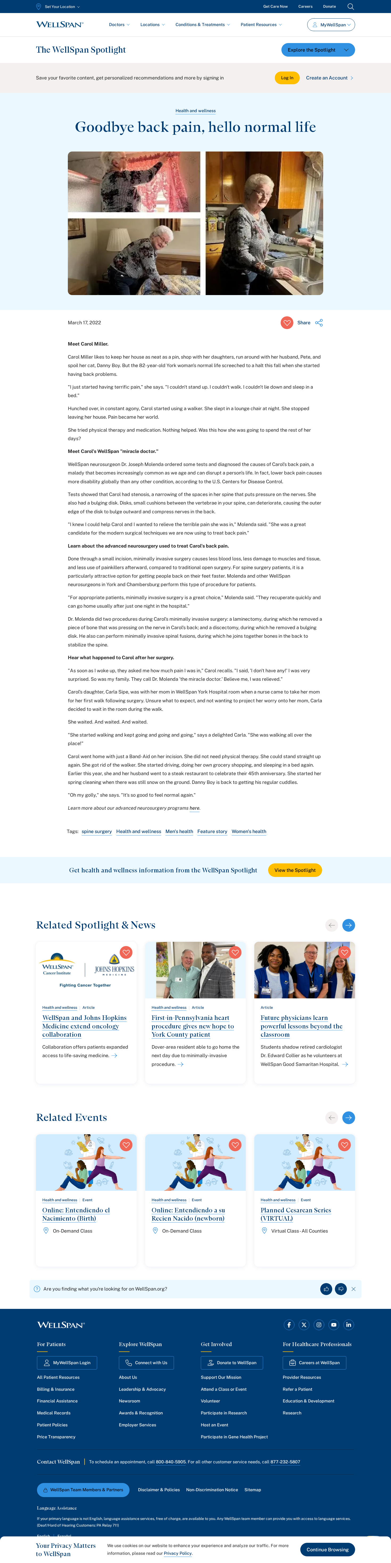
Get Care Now (275, 6)
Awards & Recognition (141, 1412)
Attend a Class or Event (224, 1389)
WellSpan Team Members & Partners (86, 1489)
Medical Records (53, 1412)
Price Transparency (56, 1436)
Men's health (179, 831)
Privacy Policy (178, 1553)
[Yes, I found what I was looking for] (326, 1289)
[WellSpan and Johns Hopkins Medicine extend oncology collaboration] (113, 1055)
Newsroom (129, 1401)
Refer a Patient (297, 1389)
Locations (150, 24)
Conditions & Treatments (200, 24)
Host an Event (214, 1424)
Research (292, 1412)
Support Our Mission (221, 1377)
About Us (128, 1377)
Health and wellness (196, 110)
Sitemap (252, 1489)
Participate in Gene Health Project (234, 1436)
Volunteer (210, 1401)
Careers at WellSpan (319, 1362)
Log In (287, 77)
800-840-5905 (171, 1461)
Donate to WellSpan (236, 1362)
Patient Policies (52, 1424)
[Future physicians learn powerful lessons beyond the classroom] (344, 1064)
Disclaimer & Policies (159, 1489)
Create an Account (327, 78)
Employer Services (137, 1424)
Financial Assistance (57, 1401)
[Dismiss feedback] (353, 1289)
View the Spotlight (295, 870)
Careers (305, 6)
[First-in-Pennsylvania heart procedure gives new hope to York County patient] (180, 1064)
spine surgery (97, 831)
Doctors (116, 24)
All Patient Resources (58, 1377)
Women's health (249, 831)
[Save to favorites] (287, 322)
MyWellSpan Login (71, 1362)
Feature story (212, 831)
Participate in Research (224, 1412)
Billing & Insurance (55, 1389)
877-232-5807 (285, 1461)
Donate (329, 6)
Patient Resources (259, 24)
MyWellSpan (333, 24)
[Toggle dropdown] (318, 50)
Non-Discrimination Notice (212, 1489)
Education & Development (308, 1401)
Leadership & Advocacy (142, 1389)
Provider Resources (302, 1377)
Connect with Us (151, 1362)
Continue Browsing (328, 1549)
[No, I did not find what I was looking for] (341, 1289)
